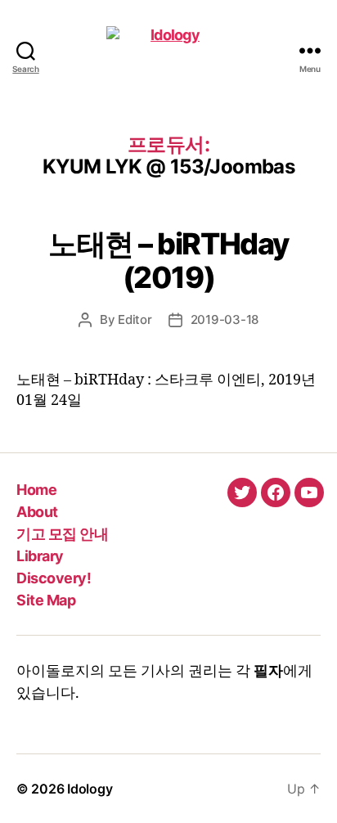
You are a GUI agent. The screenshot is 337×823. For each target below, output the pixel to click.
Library (40, 555)
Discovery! (53, 578)
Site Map (45, 600)
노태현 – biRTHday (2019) (168, 260)
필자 (268, 671)
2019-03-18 (224, 319)
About (37, 511)
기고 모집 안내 (62, 533)
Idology (89, 788)
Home (36, 489)
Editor (134, 319)
